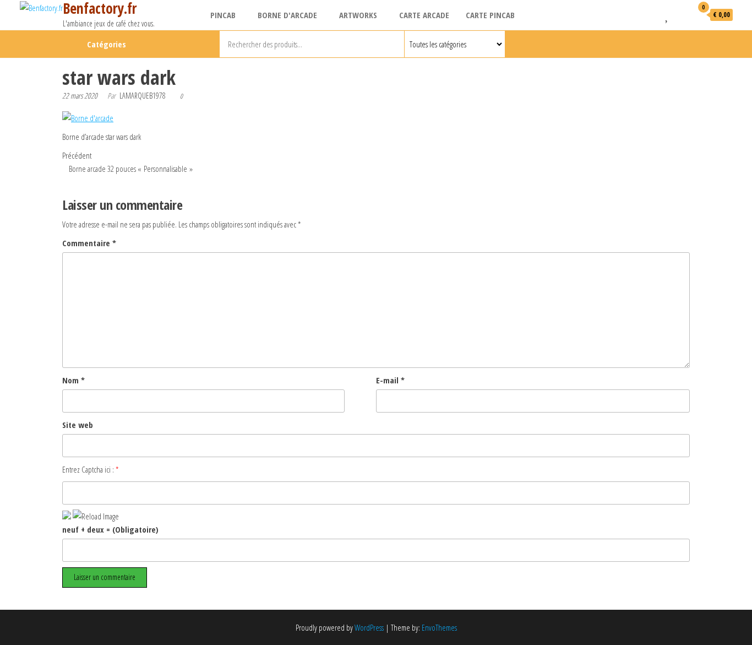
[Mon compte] (680, 14)
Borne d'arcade (287, 14)
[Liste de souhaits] (667, 14)
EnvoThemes (439, 627)
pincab (223, 14)
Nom (73, 380)
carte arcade (424, 14)
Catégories (106, 44)
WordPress (369, 627)
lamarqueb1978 (142, 95)
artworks (358, 14)
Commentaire (89, 242)
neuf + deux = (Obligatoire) (110, 529)
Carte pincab (490, 14)
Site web (77, 424)
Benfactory (671, 44)
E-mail (390, 380)
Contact (689, 44)
